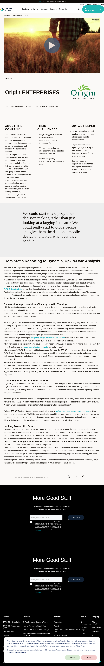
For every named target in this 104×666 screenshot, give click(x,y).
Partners (88, 4)
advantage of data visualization (36, 347)
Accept (72, 657)
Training (81, 4)
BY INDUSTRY (89, 9)
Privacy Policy (38, 530)
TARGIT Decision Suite (13, 289)
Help (102, 4)
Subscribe (76, 517)
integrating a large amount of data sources (48, 338)
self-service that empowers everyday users (73, 411)
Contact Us (96, 4)
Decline (89, 657)
